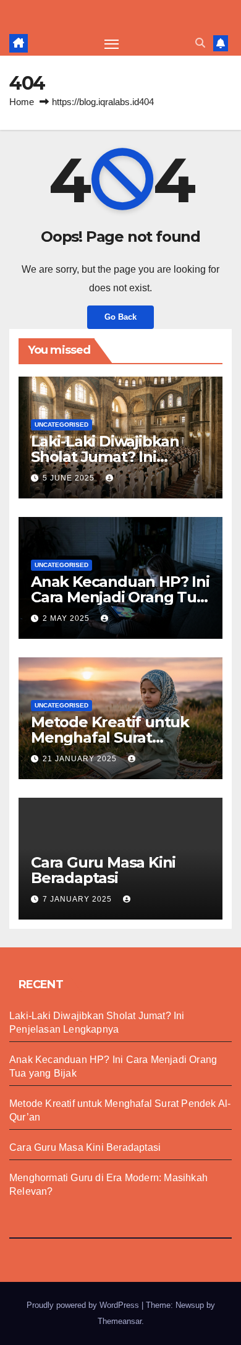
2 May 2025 (67, 618)
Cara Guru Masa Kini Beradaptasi (103, 870)
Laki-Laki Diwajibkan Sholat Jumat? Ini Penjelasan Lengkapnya (118, 456)
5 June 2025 (70, 478)
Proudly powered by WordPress (84, 1305)
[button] (200, 43)
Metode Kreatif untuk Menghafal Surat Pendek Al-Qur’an (110, 737)
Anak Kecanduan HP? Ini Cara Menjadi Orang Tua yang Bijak (120, 597)
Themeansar (120, 1321)
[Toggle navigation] (111, 43)
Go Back (120, 317)
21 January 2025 (81, 758)
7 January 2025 (78, 899)
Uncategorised (61, 424)
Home (21, 101)
